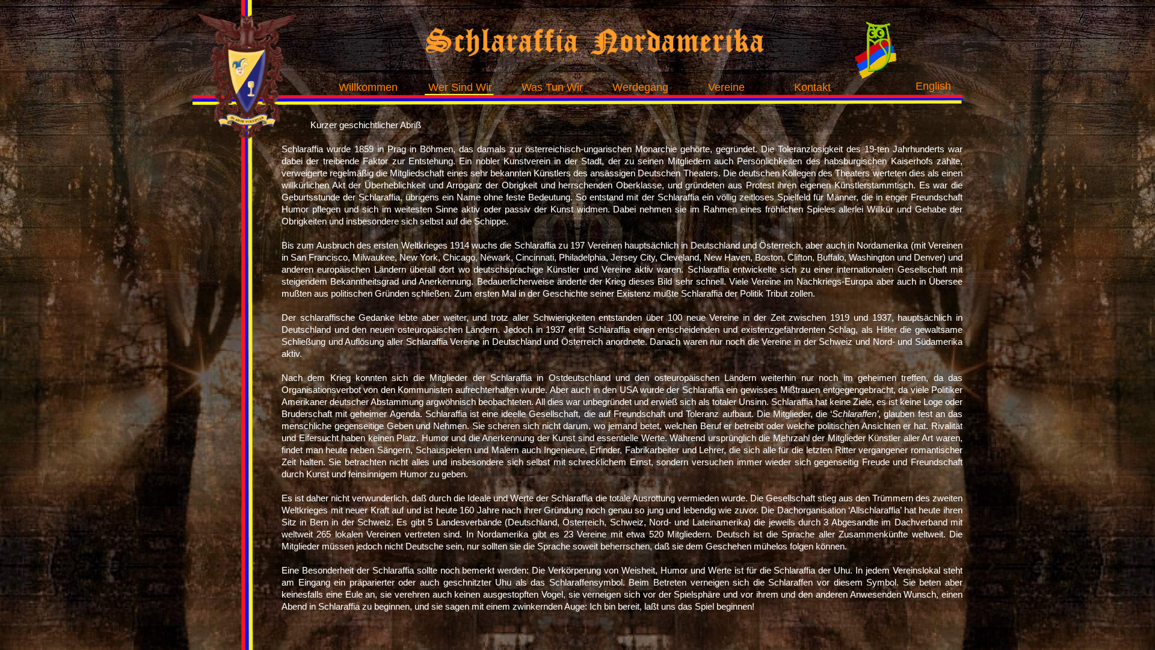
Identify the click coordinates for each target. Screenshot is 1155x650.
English (933, 86)
